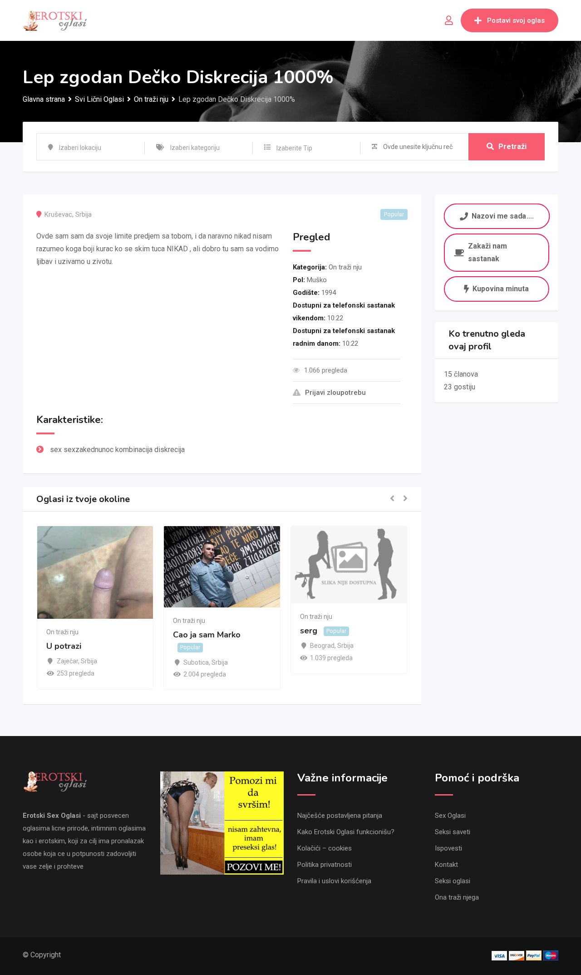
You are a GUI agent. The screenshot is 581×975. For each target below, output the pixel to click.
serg (308, 630)
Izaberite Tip (294, 148)
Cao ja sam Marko (207, 634)
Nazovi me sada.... (502, 215)
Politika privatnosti (324, 865)
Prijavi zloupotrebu (335, 392)
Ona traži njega (457, 897)
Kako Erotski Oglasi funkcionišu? (345, 832)
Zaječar (67, 661)
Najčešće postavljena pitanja (339, 815)
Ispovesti (448, 848)
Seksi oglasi (452, 881)
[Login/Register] (449, 20)
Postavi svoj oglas (516, 20)
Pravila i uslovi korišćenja (334, 881)
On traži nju (345, 267)
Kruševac (58, 214)
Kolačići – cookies (324, 848)
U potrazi (63, 646)
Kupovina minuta (501, 288)
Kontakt (446, 865)
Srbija (83, 214)
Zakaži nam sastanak (487, 252)
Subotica (196, 662)
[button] (392, 499)
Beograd (322, 645)
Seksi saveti (452, 832)
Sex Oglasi (450, 815)
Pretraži (512, 146)
